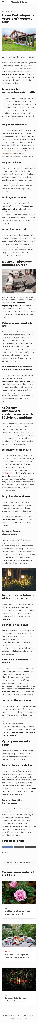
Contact (25, 1018)
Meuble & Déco (19, 2)
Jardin (6, 852)
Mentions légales (15, 1018)
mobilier (24, 332)
